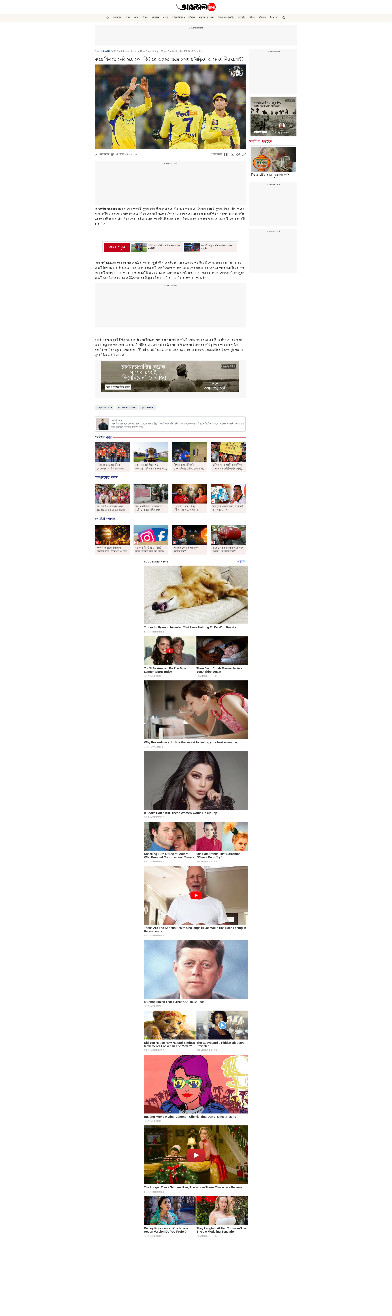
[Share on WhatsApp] (238, 155)
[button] (184, 18)
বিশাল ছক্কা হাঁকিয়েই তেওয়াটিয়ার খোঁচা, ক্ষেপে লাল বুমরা (189, 468)
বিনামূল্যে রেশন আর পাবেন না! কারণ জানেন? (228, 508)
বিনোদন (156, 17)
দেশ (136, 17)
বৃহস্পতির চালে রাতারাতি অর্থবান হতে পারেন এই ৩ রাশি (112, 550)
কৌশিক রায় (104, 154)
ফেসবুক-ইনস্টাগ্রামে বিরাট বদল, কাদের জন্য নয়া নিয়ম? (149, 550)
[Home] (196, 6)
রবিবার (262, 17)
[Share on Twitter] (232, 155)
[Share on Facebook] (226, 155)
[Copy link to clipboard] (244, 155)
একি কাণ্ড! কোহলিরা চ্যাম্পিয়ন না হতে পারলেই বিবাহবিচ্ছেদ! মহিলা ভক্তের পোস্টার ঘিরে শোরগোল (228, 470)
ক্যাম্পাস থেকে (206, 17)
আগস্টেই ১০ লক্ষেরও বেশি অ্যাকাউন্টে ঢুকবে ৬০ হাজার (111, 508)
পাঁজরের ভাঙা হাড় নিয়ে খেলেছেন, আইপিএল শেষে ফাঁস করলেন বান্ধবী (110, 468)
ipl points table (105, 407)
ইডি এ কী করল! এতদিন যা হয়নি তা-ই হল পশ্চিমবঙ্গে (148, 508)
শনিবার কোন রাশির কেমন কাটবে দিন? (187, 550)
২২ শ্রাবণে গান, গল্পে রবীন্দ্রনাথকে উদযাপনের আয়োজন (186, 510)
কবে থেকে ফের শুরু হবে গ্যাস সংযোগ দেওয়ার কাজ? (228, 550)
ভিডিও (252, 17)
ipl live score (147, 407)
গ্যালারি (241, 17)
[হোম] (108, 18)
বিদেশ (145, 17)
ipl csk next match (127, 407)
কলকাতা (117, 17)
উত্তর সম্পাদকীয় (226, 17)
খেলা (165, 17)
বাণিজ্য (192, 17)
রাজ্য (128, 17)
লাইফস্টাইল (177, 17)
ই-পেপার (274, 17)
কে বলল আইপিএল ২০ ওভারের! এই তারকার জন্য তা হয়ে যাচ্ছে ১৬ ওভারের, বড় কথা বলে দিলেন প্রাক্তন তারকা (150, 470)
